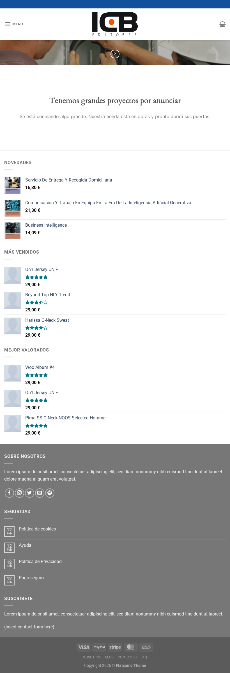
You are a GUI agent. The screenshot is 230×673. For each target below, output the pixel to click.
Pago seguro (31, 577)
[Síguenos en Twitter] (29, 493)
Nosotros (92, 657)
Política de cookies (37, 529)
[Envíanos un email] (39, 493)
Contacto (127, 657)
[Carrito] (222, 24)
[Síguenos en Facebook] (9, 493)
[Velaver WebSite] (115, 24)
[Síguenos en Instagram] (19, 493)
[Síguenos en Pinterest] (49, 493)
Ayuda (25, 545)
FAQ (144, 657)
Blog (109, 657)
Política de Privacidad (40, 561)
